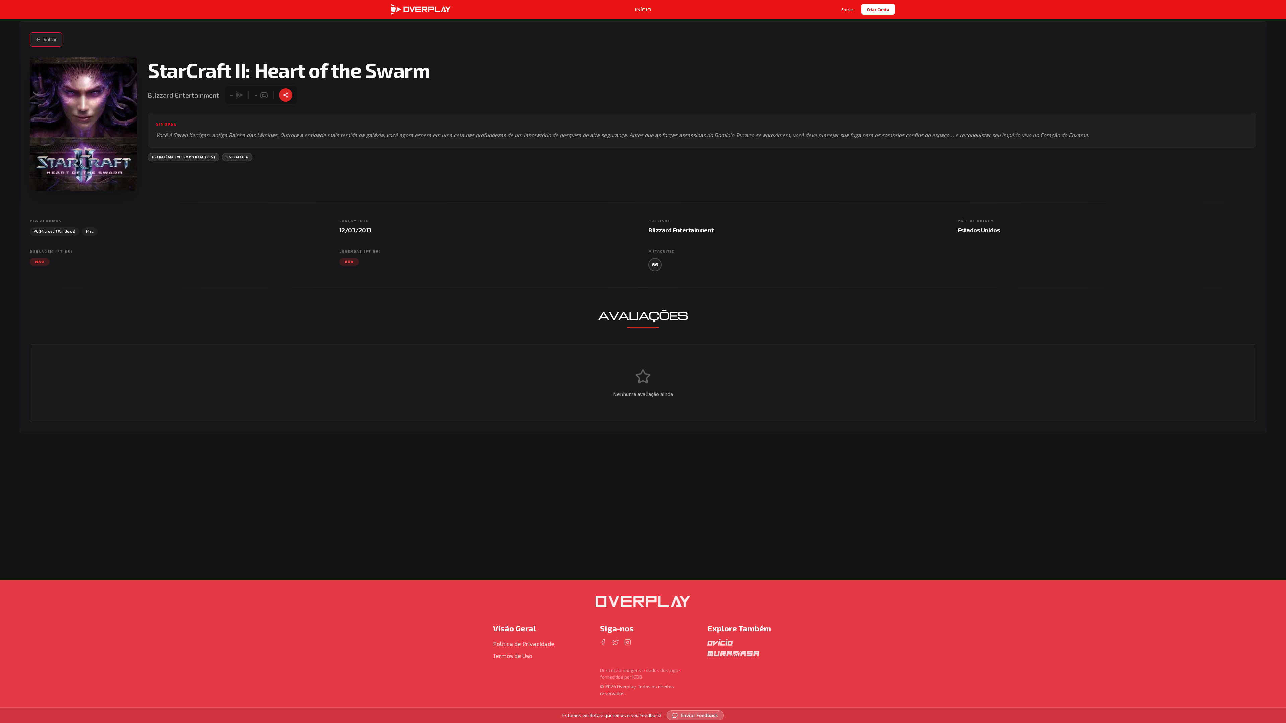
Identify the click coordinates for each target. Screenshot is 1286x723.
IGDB (637, 677)
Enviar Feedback (699, 715)
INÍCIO (643, 9)
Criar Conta (878, 9)
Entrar (847, 9)
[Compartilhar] (285, 95)
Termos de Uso (512, 655)
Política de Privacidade (523, 643)
